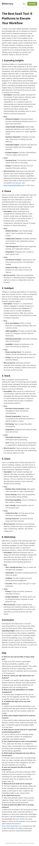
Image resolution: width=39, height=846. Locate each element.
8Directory (7, 3)
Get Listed (32, 3)
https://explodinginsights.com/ (14, 185)
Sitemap (31, 843)
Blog (24, 3)
